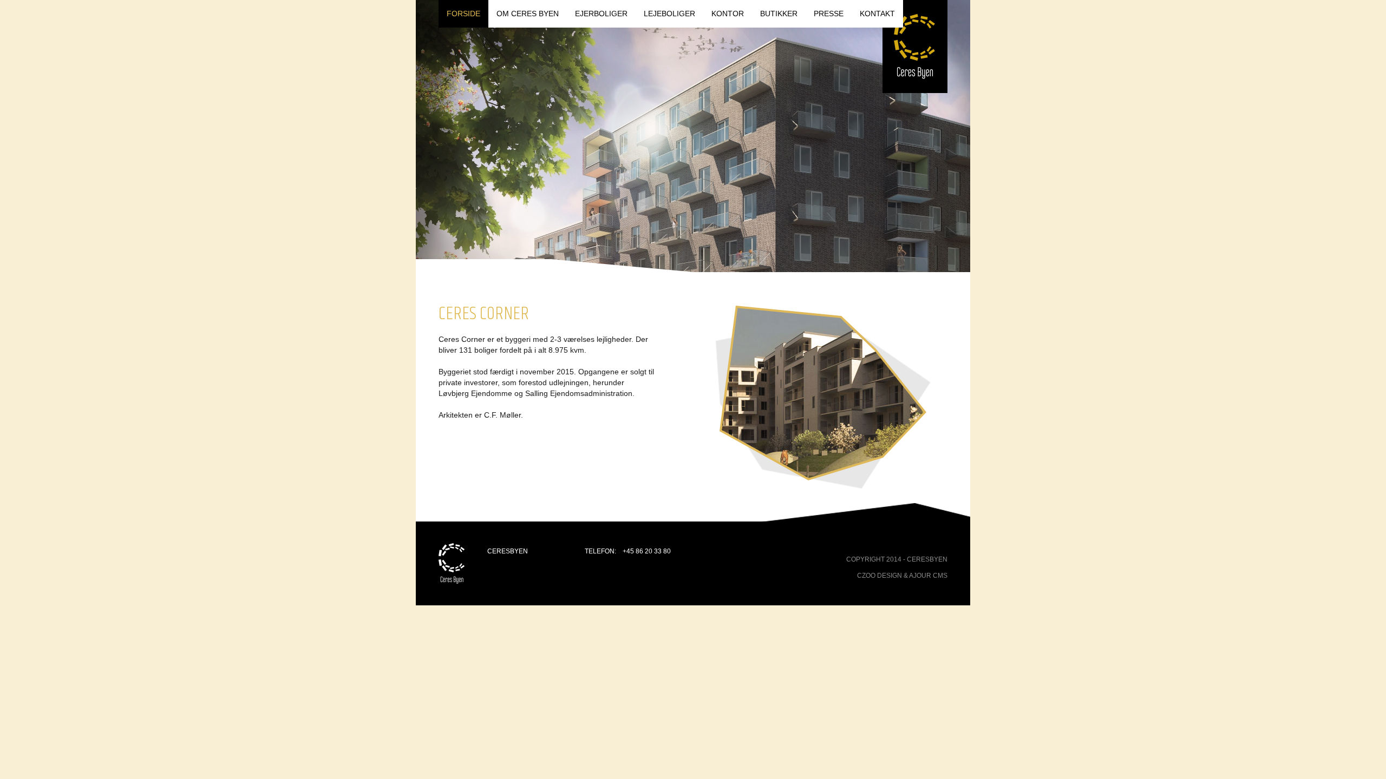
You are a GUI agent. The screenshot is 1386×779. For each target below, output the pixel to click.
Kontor (727, 13)
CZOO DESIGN (879, 575)
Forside (463, 13)
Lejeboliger (669, 13)
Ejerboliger (601, 13)
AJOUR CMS (928, 575)
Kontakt (877, 13)
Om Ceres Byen (527, 13)
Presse (829, 13)
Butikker (778, 13)
